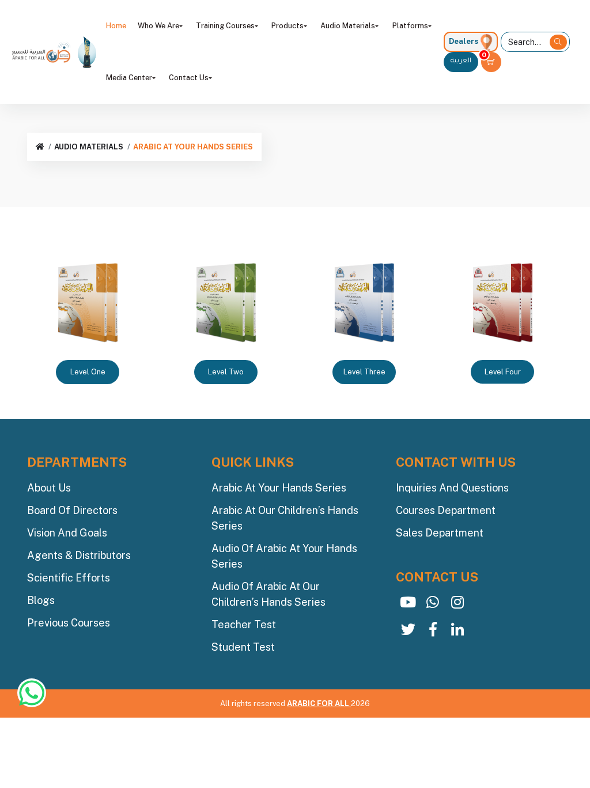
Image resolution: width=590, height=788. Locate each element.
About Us (49, 488)
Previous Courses (68, 623)
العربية (461, 61)
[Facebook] (433, 632)
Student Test (243, 647)
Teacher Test (243, 624)
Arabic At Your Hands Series (278, 488)
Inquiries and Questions (452, 488)
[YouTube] (408, 605)
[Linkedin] (458, 632)
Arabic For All (319, 703)
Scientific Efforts (68, 578)
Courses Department (446, 510)
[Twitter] (408, 632)
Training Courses (225, 25)
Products (287, 25)
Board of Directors (72, 510)
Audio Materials (347, 25)
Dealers (463, 41)
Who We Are (158, 25)
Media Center (129, 77)
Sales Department (439, 533)
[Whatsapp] (433, 605)
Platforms (410, 25)
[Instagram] (458, 605)
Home (116, 25)
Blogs (41, 600)
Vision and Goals (67, 533)
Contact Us (189, 77)
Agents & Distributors (79, 555)
